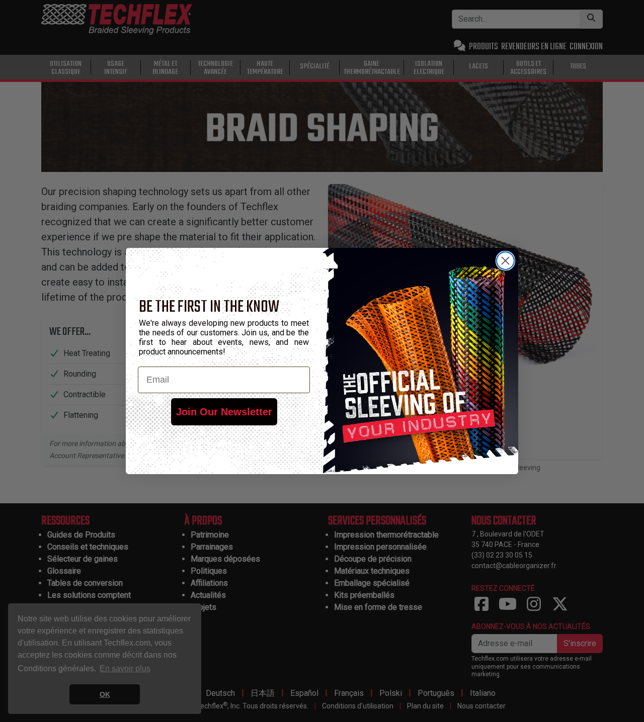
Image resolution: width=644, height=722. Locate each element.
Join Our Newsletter (224, 411)
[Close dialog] (505, 260)
